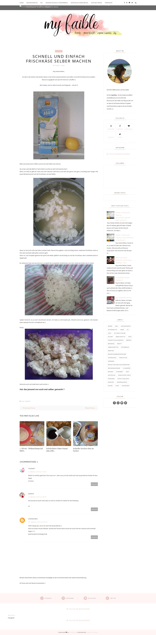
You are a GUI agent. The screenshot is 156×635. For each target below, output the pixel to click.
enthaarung (125, 347)
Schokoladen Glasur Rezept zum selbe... (57, 449)
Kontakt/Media (96, 2)
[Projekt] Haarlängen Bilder (117, 354)
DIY (42, 2)
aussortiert (125, 385)
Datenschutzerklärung (79, 2)
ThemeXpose (72, 632)
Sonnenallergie (122, 382)
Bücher (110, 336)
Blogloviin (129, 129)
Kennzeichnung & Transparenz (57, 2)
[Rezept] (59, 51)
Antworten (94, 484)
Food (117, 385)
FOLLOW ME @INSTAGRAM (119, 154)
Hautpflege (111, 375)
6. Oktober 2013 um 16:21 (37, 472)
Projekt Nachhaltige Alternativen (119, 364)
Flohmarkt (119, 371)
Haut (127, 371)
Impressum (108, 2)
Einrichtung (123, 357)
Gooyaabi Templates (92, 632)
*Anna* (31, 468)
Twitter (120, 137)
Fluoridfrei (126, 368)
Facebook (120, 129)
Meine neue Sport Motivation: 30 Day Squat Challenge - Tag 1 (123, 260)
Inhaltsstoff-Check (124, 375)
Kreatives (111, 350)
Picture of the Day (120, 333)
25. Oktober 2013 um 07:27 (37, 522)
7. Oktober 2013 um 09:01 (37, 497)
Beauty (119, 343)
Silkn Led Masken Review (123, 298)
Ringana (110, 371)
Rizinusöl (111, 382)
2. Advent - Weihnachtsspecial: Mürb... (31, 449)
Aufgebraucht (112, 329)
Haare (122, 329)
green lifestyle (120, 336)
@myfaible (11, 615)
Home (22, 2)
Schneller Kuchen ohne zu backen (83, 449)
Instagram (111, 129)
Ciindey (57, 65)
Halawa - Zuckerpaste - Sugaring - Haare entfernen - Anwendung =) (124, 237)
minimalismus (112, 357)
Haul (116, 326)
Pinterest (111, 137)
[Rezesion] (111, 343)
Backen (110, 385)
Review (110, 326)
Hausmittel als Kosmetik (115, 340)
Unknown (33, 519)
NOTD (109, 333)
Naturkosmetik (32, 2)
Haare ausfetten (113, 347)
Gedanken (111, 361)
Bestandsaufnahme (114, 368)
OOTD (129, 336)
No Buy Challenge (123, 378)
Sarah (31, 494)
